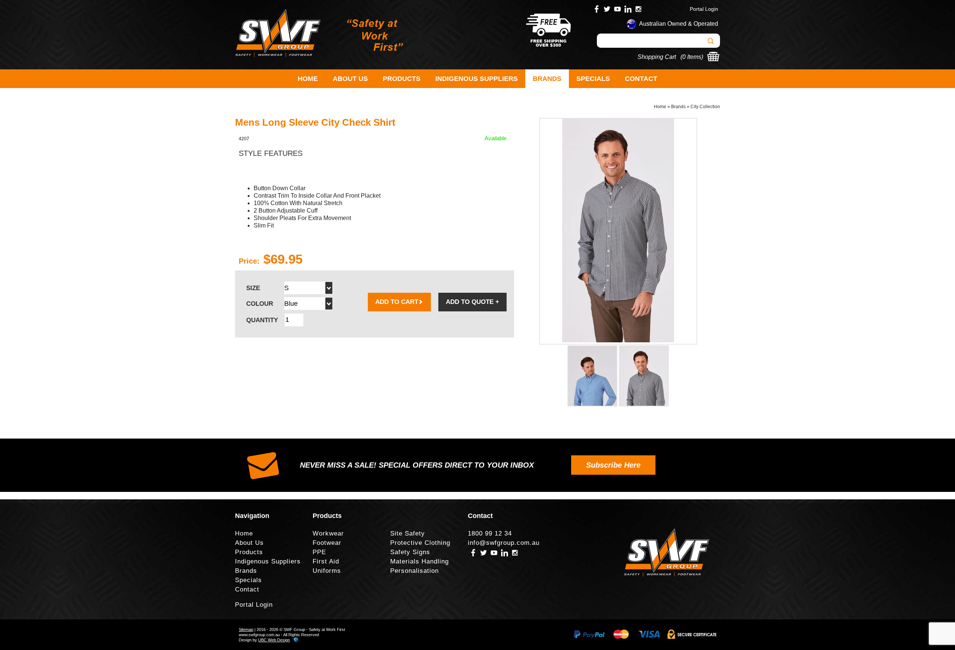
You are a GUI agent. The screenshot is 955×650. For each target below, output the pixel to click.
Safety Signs (410, 552)
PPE (319, 552)
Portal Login (704, 9)
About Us (350, 78)
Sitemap (246, 629)
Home (308, 78)
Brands (547, 78)
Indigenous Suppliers (476, 78)
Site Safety (407, 533)
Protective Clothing (420, 542)
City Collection (705, 106)
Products (401, 78)
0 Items (691, 57)
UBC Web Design (274, 640)
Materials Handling (419, 561)
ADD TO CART (396, 301)
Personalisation (414, 570)
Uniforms (327, 570)
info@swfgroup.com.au (503, 542)
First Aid (326, 561)
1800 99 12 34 (490, 533)
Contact (641, 78)
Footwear (327, 542)
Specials (593, 78)
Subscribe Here (613, 465)
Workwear (328, 533)
